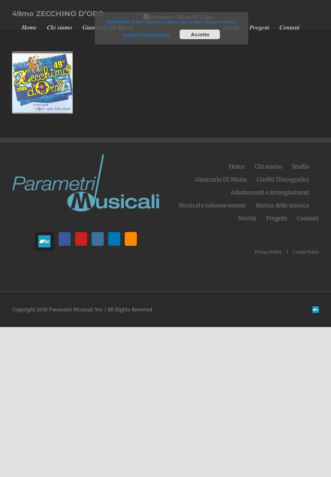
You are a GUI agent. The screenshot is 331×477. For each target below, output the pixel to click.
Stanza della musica (282, 205)
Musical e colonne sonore (212, 205)
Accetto (200, 34)
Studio (300, 166)
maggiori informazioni (146, 35)
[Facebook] (65, 239)
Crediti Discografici (283, 179)
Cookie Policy (306, 252)
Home (237, 166)
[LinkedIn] (114, 239)
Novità (247, 218)
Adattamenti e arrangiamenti (269, 192)
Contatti (308, 218)
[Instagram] (98, 239)
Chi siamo (268, 166)
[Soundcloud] (131, 239)
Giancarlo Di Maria (221, 179)
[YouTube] (81, 239)
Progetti (276, 218)
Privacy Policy (268, 252)
